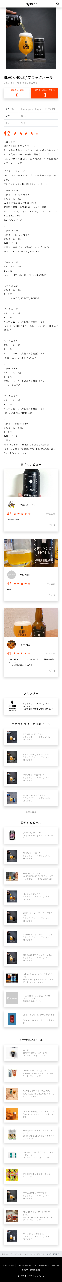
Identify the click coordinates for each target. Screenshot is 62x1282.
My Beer (31, 3)
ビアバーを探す (42, 1265)
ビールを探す (9, 1265)
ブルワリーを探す (25, 1265)
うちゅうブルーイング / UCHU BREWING (20, 83)
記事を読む (35, 1270)
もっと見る (31, 811)
